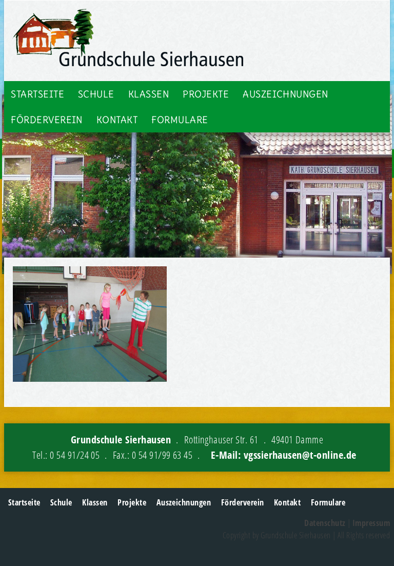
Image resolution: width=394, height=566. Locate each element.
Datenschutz (324, 523)
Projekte (206, 94)
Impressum (371, 523)
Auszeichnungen (285, 94)
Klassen (148, 94)
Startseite (37, 94)
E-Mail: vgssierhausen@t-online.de (284, 455)
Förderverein (47, 120)
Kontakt (116, 120)
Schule (96, 94)
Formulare (179, 120)
